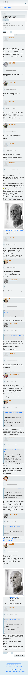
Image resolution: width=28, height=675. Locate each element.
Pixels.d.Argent (14, 374)
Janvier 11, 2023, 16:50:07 (12, 381)
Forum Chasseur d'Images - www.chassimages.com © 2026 (14, 664)
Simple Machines (20, 671)
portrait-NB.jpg (14, 597)
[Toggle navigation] (6, 2)
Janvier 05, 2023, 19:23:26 (11, 89)
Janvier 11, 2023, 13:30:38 (12, 306)
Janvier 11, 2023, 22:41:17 (12, 521)
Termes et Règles (13, 666)
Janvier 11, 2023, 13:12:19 (11, 286)
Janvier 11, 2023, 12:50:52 (11, 267)
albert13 (12, 163)
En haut (4, 652)
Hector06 (12, 353)
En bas (4, 32)
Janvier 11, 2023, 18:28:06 (12, 484)
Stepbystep (12, 82)
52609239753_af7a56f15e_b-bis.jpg (14, 230)
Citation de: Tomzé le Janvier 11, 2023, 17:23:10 (14, 488)
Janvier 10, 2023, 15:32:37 (13, 169)
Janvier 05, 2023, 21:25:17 (11, 150)
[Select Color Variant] (25, 3)
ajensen (11, 38)
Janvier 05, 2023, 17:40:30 (8, 44)
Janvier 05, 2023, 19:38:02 (11, 108)
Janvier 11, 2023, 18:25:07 (12, 444)
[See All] (4, 14)
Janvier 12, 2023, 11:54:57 (13, 551)
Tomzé (11, 260)
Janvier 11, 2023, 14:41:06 (12, 360)
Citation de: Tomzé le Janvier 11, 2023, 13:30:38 (14, 335)
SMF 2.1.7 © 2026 (10, 671)
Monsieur (12, 477)
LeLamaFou (13, 280)
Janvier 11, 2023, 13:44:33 (12, 330)
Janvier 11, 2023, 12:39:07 (11, 244)
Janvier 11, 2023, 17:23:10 (12, 407)
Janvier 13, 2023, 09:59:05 (12, 614)
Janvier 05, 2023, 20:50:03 (11, 131)
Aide (6, 666)
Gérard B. (12, 63)
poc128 (11, 544)
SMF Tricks (18, 669)
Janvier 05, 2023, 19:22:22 (11, 70)
